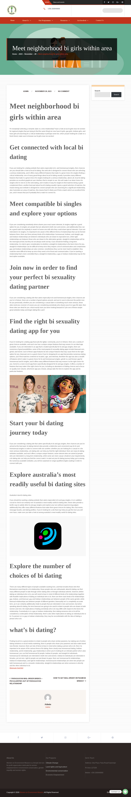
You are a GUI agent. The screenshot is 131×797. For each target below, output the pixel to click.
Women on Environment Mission (31, 792)
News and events (58, 2)
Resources (64, 20)
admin (26, 91)
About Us (25, 20)
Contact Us (100, 20)
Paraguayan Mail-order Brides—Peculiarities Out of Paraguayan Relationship (26, 681)
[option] (74, 2)
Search (97, 91)
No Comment (63, 91)
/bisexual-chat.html (16, 668)
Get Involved (81, 20)
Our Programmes (45, 20)
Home (12, 20)
